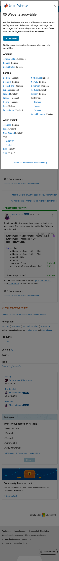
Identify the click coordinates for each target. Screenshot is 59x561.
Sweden (34, 94)
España (6, 90)
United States (9, 67)
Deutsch (37, 102)
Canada (6, 63)
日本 (5, 149)
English (37, 106)
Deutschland (8, 86)
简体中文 (10, 141)
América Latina (10, 59)
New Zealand (9, 133)
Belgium (6, 78)
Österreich (35, 86)
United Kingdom (38, 114)
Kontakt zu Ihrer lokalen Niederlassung (29, 163)
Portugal (35, 90)
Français (37, 110)
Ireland (6, 102)
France (6, 98)
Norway (34, 82)
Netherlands (36, 78)
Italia (5, 106)
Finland (6, 94)
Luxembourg (8, 110)
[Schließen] (55, 6)
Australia (7, 125)
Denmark (7, 82)
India (5, 129)
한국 (5, 153)
